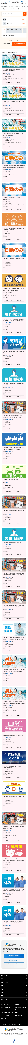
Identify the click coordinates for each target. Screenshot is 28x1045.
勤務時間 (12, 30)
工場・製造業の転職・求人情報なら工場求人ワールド (10, 6)
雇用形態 (8, 30)
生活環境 (20, 30)
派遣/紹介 (4, 30)
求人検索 (23, 6)
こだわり (24, 30)
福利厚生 (16, 30)
